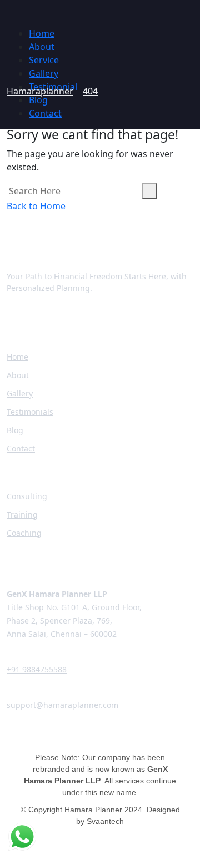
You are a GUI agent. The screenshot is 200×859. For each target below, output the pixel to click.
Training (22, 514)
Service (44, 60)
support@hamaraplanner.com (62, 705)
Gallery (43, 73)
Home (41, 33)
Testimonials (30, 411)
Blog (38, 100)
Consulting (27, 496)
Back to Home (36, 206)
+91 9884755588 (37, 669)
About (41, 47)
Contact (45, 113)
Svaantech (105, 821)
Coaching (24, 533)
